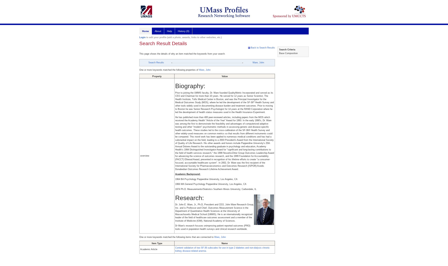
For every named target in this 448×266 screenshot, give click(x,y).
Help (169, 31)
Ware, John (258, 62)
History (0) (183, 31)
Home (145, 31)
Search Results (156, 62)
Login (142, 37)
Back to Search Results (262, 47)
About (158, 31)
